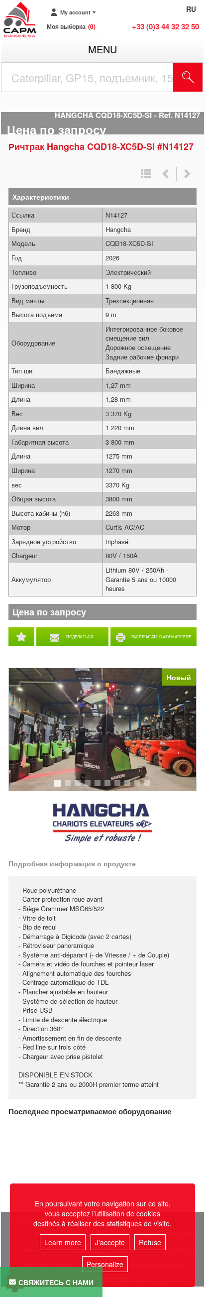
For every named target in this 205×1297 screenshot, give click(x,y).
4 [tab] (89, 788)
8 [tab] (129, 788)
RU (191, 9)
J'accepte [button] (110, 1242)
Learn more (62, 1242)
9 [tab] (139, 788)
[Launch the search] (188, 77)
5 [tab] (99, 788)
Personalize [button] (105, 1264)
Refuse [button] (150, 1242)
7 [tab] (119, 788)
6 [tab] (109, 788)
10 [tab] (151, 788)
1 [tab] (59, 788)
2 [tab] (69, 788)
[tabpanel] (102, 729)
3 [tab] (79, 788)
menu (102, 49)
